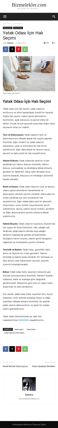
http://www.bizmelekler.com (29, 399)
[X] (12, 49)
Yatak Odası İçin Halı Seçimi (14, 333)
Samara (10, 43)
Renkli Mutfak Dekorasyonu (15, 366)
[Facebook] (5, 49)
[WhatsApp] (25, 49)
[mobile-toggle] (4, 16)
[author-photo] (29, 390)
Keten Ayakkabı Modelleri (43, 366)
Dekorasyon (18, 23)
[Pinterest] (18, 49)
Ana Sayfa (7, 23)
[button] (54, 16)
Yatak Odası (18, 28)
